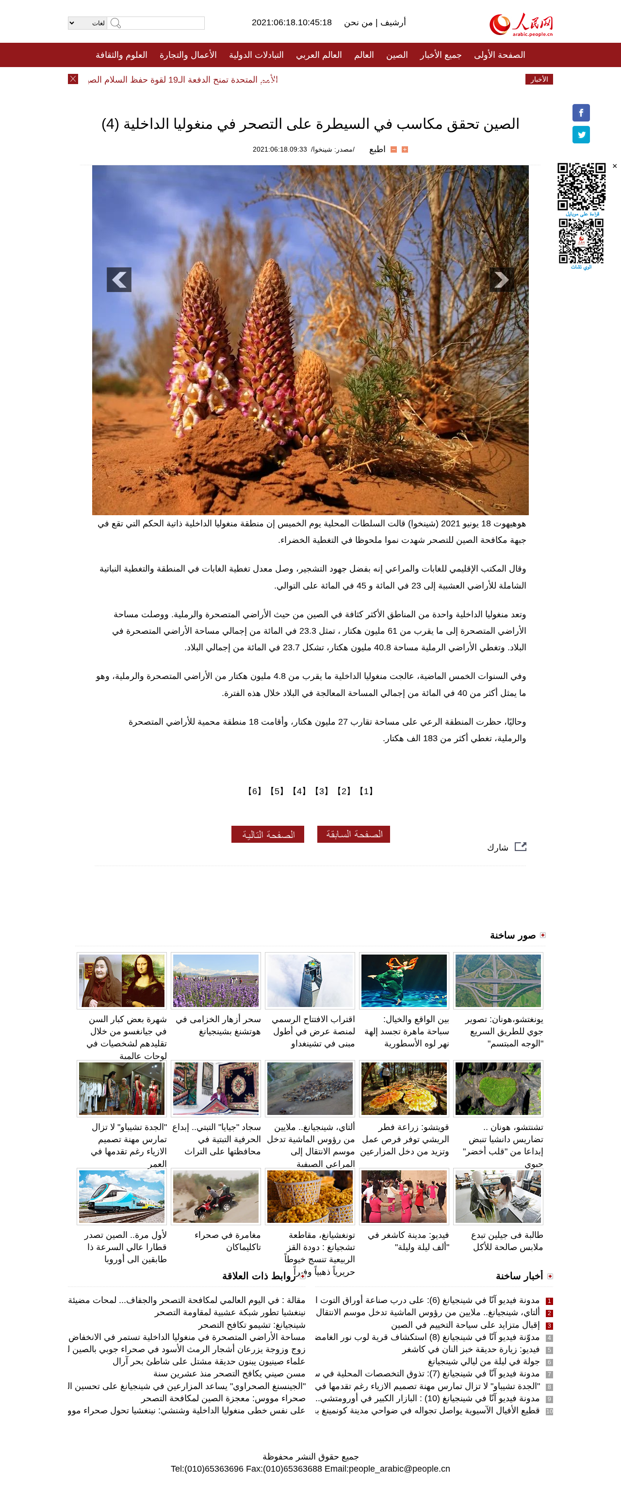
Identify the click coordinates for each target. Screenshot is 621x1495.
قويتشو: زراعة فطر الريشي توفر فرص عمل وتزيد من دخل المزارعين (404, 1139)
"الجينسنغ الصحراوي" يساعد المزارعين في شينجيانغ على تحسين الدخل (178, 1386)
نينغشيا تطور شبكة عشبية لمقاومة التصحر (230, 1312)
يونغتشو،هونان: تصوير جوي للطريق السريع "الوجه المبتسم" (504, 1031)
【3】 (321, 791)
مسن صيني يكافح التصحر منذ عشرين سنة (229, 1373)
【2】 (344, 791)
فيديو (269, 79)
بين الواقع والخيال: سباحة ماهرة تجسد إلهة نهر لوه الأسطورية (406, 1031)
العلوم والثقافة (121, 55)
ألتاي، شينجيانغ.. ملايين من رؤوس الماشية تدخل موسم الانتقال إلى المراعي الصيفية (390, 1312)
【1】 (366, 791)
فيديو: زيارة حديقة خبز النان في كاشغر (471, 1349)
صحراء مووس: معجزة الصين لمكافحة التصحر (223, 1398)
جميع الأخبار (441, 55)
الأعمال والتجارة (188, 55)
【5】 (277, 791)
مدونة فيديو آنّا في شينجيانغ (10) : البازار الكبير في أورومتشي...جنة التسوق (406, 1398)
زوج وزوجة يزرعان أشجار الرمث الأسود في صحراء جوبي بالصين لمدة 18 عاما (165, 1349)
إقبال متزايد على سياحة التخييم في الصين (465, 1325)
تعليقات (303, 79)
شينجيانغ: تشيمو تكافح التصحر (252, 1325)
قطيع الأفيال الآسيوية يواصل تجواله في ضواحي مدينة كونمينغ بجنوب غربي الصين (395, 1410)
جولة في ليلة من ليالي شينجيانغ (484, 1361)
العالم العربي (319, 55)
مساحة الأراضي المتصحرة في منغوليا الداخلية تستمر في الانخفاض (187, 1337)
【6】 (255, 791)
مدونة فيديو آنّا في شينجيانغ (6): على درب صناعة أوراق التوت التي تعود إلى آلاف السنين (383, 1300)
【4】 (299, 791)
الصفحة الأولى (499, 55)
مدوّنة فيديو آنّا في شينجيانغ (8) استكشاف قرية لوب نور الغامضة (424, 1337)
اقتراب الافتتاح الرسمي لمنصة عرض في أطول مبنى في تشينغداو (313, 1031)
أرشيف (392, 22)
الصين (397, 55)
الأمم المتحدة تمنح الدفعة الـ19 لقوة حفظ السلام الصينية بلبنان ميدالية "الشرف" (155, 80)
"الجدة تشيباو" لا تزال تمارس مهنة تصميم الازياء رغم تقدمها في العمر (417, 1386)
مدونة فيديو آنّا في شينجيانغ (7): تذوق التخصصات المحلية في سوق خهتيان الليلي (397, 1373)
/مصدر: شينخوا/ (333, 149)
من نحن (360, 22)
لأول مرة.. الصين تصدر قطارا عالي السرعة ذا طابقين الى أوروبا (125, 1247)
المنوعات (345, 79)
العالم (364, 55)
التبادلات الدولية (256, 55)
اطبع (377, 149)
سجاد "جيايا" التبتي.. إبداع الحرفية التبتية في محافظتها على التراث (216, 1139)
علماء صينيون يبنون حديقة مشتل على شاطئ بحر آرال (209, 1361)
